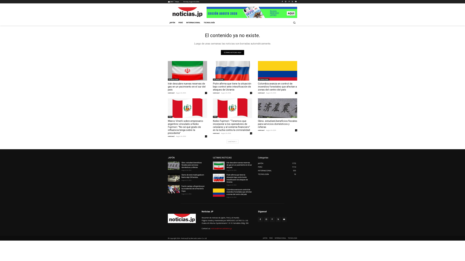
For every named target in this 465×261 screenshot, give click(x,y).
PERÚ (170, 117)
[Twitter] (292, 1)
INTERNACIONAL (173, 79)
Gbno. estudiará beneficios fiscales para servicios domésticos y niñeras (277, 124)
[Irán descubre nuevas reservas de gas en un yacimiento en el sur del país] (187, 71)
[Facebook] (282, 1)
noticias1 (261, 130)
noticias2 (171, 93)
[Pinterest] (289, 1)
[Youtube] (295, 1)
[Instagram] (285, 1)
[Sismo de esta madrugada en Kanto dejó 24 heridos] (174, 178)
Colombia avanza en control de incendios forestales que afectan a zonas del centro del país (277, 86)
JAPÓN (261, 117)
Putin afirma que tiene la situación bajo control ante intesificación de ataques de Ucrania (232, 86)
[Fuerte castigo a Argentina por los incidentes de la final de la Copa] (174, 189)
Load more (232, 142)
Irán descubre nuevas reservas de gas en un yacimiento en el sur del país (187, 86)
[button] (294, 22)
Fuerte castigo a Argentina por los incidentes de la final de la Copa (193, 188)
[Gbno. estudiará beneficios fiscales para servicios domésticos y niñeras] (277, 108)
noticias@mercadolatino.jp (221, 228)
